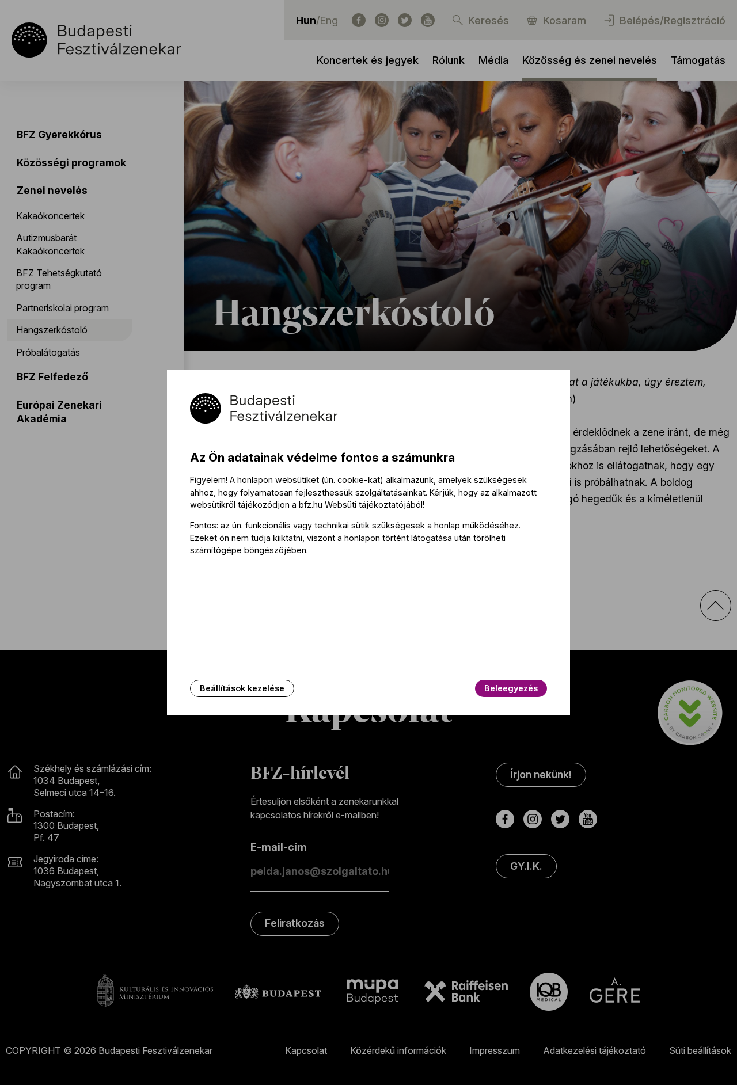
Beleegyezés (511, 688)
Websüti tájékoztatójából (374, 504)
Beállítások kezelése (242, 688)
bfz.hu (310, 504)
